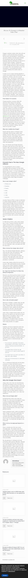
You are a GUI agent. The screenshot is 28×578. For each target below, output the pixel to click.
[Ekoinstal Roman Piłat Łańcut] (14, 3)
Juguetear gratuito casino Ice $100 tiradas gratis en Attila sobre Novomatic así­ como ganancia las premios (14, 493)
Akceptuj (5, 575)
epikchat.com (6, 116)
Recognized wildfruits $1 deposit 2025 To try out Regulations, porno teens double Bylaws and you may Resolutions (13, 549)
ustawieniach (11, 571)
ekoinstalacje (20, 43)
